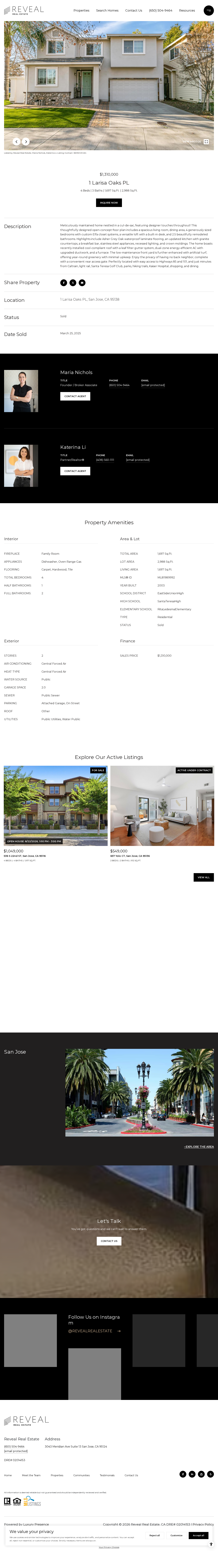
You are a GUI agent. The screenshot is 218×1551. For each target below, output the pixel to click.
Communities (81, 1475)
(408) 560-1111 (105, 460)
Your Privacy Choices (109, 1547)
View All (204, 877)
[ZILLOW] (201, 1474)
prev (16, 141)
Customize (176, 1535)
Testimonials (107, 1475)
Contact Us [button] (109, 1241)
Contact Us (133, 10)
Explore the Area (200, 1146)
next (26, 141)
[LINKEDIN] (192, 1474)
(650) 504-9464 (160, 10)
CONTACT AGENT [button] (75, 396)
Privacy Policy (203, 1524)
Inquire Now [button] (109, 202)
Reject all (155, 1535)
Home (8, 1475)
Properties (81, 10)
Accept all (198, 1535)
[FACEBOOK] (183, 1474)
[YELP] (210, 1474)
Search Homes (107, 10)
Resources (187, 10)
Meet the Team (31, 1475)
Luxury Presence (36, 1524)
